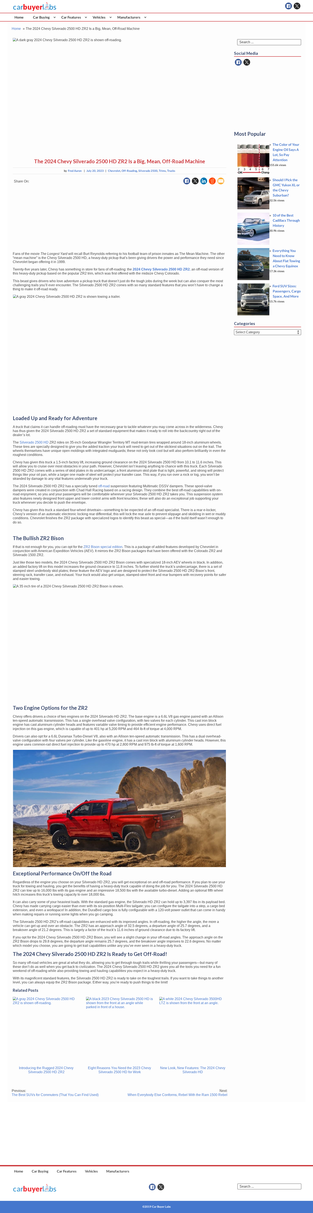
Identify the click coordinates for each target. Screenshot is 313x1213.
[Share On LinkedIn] (203, 181)
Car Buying (41, 17)
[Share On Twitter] (195, 181)
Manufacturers (128, 17)
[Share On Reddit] (212, 181)
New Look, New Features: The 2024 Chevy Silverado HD (192, 1070)
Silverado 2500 (148, 170)
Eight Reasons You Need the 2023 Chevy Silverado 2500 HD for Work (119, 1070)
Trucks (171, 170)
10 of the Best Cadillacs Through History (286, 220)
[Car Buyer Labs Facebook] (288, 6)
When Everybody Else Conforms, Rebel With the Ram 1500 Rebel (177, 1093)
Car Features (71, 17)
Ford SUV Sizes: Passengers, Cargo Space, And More (287, 291)
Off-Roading (129, 170)
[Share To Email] (220, 181)
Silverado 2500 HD (34, 442)
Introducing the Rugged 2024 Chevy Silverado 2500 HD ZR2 (46, 1070)
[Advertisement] (119, 218)
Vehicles (99, 17)
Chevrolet (114, 170)
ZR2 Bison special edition (102, 547)
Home (19, 17)
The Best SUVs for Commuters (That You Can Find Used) (55, 1093)
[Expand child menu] (54, 17)
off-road (104, 486)
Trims (162, 170)
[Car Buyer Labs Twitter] (297, 6)
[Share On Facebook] (186, 181)
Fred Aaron (75, 170)
